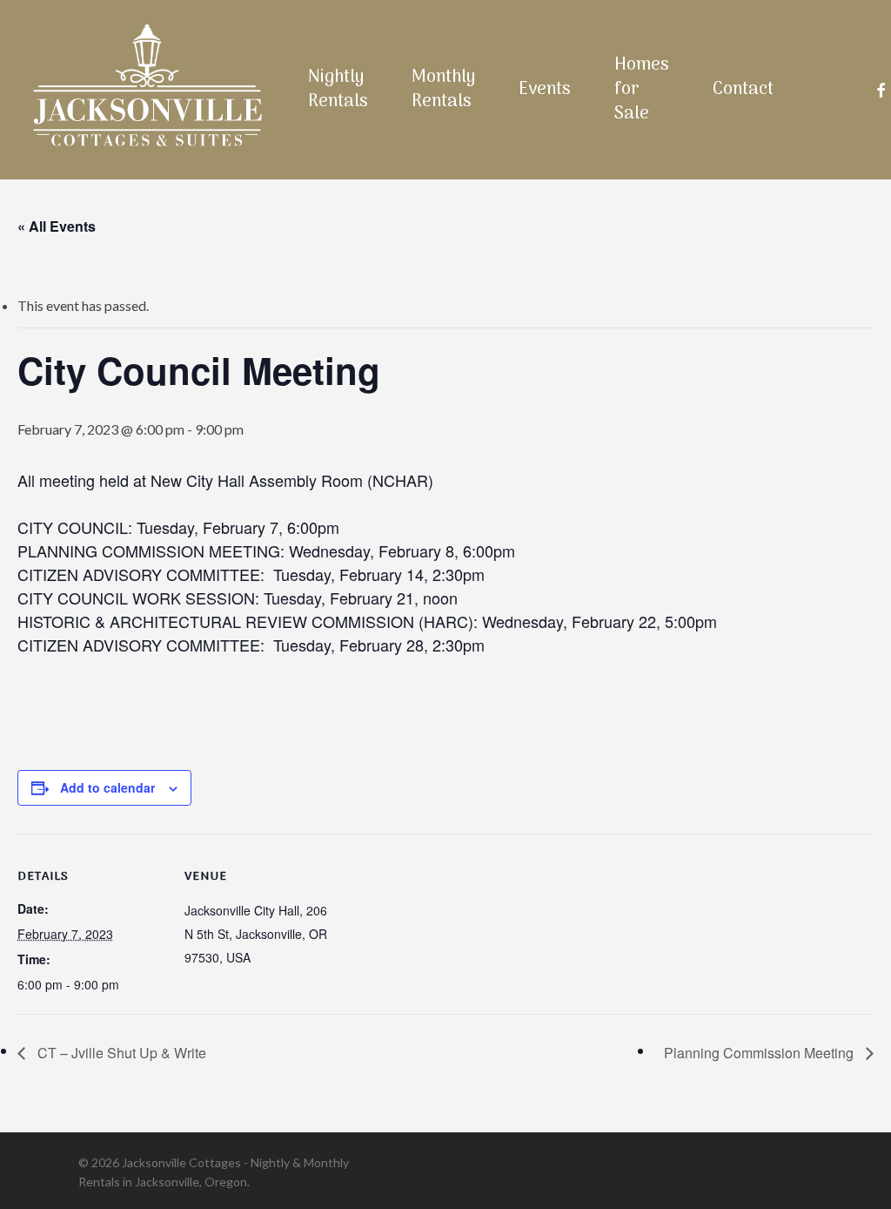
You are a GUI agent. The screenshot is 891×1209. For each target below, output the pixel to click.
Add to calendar (107, 787)
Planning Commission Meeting (760, 1053)
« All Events (56, 226)
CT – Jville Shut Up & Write (120, 1053)
